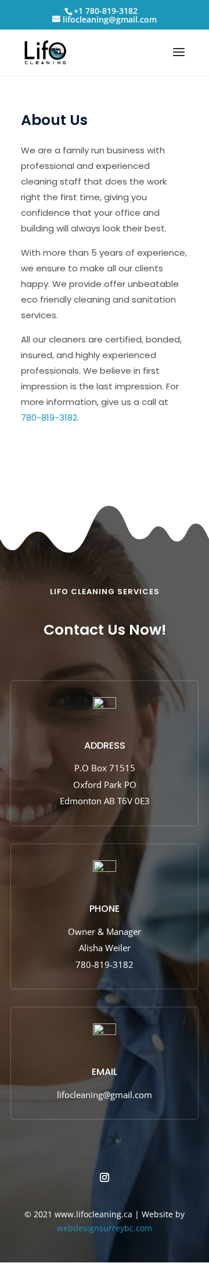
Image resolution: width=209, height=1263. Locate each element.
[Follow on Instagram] (104, 1177)
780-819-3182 (49, 417)
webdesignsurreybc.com (104, 1228)
